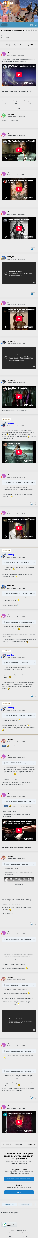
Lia (7, 36)
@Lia (4, 746)
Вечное (13, 38)
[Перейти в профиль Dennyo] (4, 741)
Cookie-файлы (22, 1230)
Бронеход (7, 2)
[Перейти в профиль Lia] (4, 54)
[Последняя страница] (35, 44)
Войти (19, 1192)
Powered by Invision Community (19, 1233)
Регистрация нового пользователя (19, 1179)
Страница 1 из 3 (19, 45)
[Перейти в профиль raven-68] (4, 342)
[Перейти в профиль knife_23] (4, 258)
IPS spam (12, 1237)
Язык (13, 1230)
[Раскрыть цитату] (4, 482)
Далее (30, 45)
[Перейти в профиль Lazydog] (4, 425)
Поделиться (10, 1204)
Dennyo (23, 801)
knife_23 (24, 715)
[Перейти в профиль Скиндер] (4, 115)
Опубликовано (16, 55)
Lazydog (25, 482)
